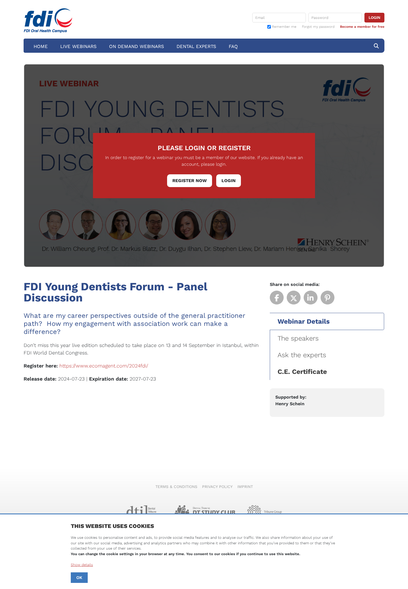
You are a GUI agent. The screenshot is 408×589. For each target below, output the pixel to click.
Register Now (189, 180)
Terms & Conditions (176, 486)
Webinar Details (304, 321)
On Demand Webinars (136, 46)
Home (41, 46)
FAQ (233, 46)
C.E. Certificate (302, 372)
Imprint (245, 486)
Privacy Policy (217, 486)
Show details (82, 565)
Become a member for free (362, 27)
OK (79, 577)
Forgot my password (318, 27)
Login (228, 180)
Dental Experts (196, 46)
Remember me (284, 27)
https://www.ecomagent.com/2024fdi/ (103, 366)
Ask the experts (302, 355)
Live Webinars (78, 46)
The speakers (298, 338)
